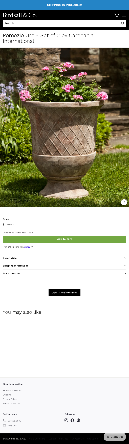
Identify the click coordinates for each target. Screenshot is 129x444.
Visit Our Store (37, 438)
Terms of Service (11, 403)
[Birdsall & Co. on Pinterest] (78, 420)
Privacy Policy (10, 399)
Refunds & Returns (12, 390)
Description (10, 258)
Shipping (7, 233)
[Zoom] (124, 202)
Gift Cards (92, 438)
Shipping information (16, 265)
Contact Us (78, 438)
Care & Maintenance (64, 292)
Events (52, 438)
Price (6, 219)
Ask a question (11, 273)
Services (63, 438)
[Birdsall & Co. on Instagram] (66, 420)
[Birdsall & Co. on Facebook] (72, 420)
